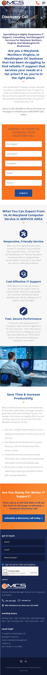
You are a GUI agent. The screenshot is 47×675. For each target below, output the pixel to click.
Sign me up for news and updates (20, 564)
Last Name (12, 153)
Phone (10, 182)
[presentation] (20, 571)
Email (10, 173)
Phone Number (10, 557)
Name (7, 542)
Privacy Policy (23, 670)
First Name (12, 144)
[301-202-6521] (33, 3)
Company (12, 163)
